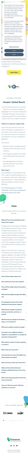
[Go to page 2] (4, 420)
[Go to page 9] (12, 420)
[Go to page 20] (13, 421)
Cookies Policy (17, 451)
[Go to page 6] (9, 420)
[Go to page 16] (20, 420)
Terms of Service (11, 451)
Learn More (14, 72)
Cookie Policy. (11, 33)
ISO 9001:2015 (10, 188)
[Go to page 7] (10, 420)
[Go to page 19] (12, 421)
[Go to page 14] (18, 420)
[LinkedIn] (14, 445)
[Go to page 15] (19, 420)
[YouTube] (17, 445)
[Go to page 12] (16, 420)
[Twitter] (11, 445)
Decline (14, 54)
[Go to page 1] (3, 420)
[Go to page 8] (11, 420)
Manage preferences (14, 46)
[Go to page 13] (17, 420)
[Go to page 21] (14, 421)
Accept (14, 50)
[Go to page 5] (8, 420)
